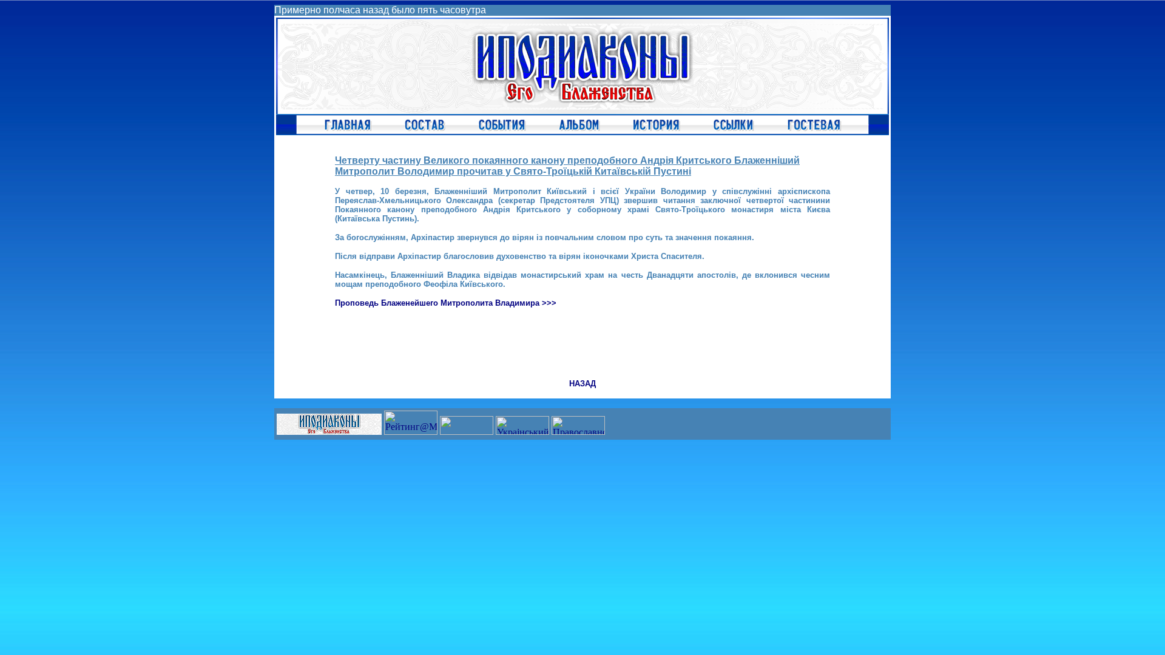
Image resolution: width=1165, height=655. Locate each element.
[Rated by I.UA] (466, 431)
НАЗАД (582, 383)
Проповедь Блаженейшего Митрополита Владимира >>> (445, 302)
